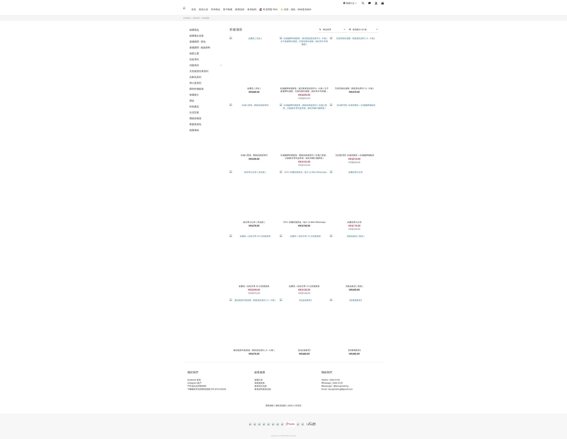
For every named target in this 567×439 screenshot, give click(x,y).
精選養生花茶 (196, 35)
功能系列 (196, 18)
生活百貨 (194, 112)
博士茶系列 (195, 83)
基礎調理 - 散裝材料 (199, 47)
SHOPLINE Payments (288, 435)
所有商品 (215, 9)
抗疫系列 (194, 59)
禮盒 (191, 100)
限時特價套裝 (196, 88)
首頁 (193, 9)
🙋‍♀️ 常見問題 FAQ (268, 9)
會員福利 (251, 9)
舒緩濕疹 (206, 18)
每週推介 (194, 94)
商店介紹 (203, 9)
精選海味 (194, 130)
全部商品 (187, 18)
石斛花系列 (195, 77)
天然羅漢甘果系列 (198, 71)
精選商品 (194, 29)
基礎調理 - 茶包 (197, 41)
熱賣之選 (194, 53)
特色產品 (194, 106)
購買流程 (239, 9)
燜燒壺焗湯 (195, 118)
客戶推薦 (227, 9)
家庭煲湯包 (195, 124)
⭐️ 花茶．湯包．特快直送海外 (295, 9)
